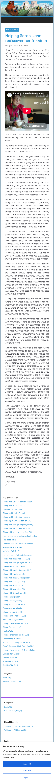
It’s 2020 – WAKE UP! (11, 551)
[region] (27, 762)
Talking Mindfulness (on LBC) (14, 616)
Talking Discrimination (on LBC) (15, 623)
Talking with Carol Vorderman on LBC (17, 502)
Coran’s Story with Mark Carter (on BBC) (18, 646)
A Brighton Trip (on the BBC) (14, 619)
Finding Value (8, 631)
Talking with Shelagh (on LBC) (14, 593)
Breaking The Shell (10, 665)
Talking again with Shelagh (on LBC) (17, 521)
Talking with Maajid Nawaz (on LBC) (17, 570)
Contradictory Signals (11, 654)
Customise (27, 771)
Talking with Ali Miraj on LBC (14, 505)
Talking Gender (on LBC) (12, 600)
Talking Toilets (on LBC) (12, 627)
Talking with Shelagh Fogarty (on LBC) (18, 524)
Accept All (27, 764)
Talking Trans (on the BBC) (13, 612)
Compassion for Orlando (12, 608)
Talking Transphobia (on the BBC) (16, 635)
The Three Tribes (9, 540)
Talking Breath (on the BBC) (14, 604)
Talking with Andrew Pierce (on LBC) (17, 532)
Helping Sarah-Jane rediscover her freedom (20, 536)
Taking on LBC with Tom (12, 509)
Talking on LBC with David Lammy (16, 517)
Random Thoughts (12, 30)
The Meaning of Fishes (12, 638)
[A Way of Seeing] (27, 2)
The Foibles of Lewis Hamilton (15, 566)
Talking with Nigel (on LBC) (13, 585)
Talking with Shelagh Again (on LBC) (17, 562)
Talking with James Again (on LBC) (16, 559)
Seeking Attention (10, 657)
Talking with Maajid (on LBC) (14, 574)
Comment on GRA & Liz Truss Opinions (18, 543)
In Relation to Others (11, 661)
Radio (5, 677)
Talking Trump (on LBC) (12, 597)
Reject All (27, 777)
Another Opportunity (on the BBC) (16, 642)
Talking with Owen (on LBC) (14, 581)
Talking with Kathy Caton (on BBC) (16, 528)
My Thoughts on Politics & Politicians (17, 555)
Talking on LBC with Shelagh (14, 513)
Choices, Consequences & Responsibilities (19, 650)
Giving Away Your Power (12, 547)
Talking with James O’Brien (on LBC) (17, 578)
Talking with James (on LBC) (14, 589)
